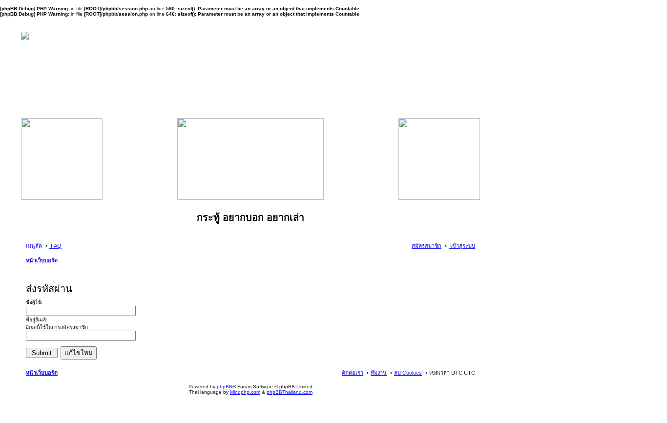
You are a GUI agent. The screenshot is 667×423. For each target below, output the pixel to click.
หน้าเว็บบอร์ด (42, 260)
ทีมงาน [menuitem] (379, 373)
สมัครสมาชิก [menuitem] (426, 246)
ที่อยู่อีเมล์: (36, 319)
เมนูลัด (34, 246)
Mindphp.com (245, 392)
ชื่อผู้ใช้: (34, 302)
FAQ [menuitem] (55, 246)
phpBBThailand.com (290, 392)
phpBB (224, 386)
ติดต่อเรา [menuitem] (352, 373)
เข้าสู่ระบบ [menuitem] (462, 246)
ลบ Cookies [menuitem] (408, 373)
